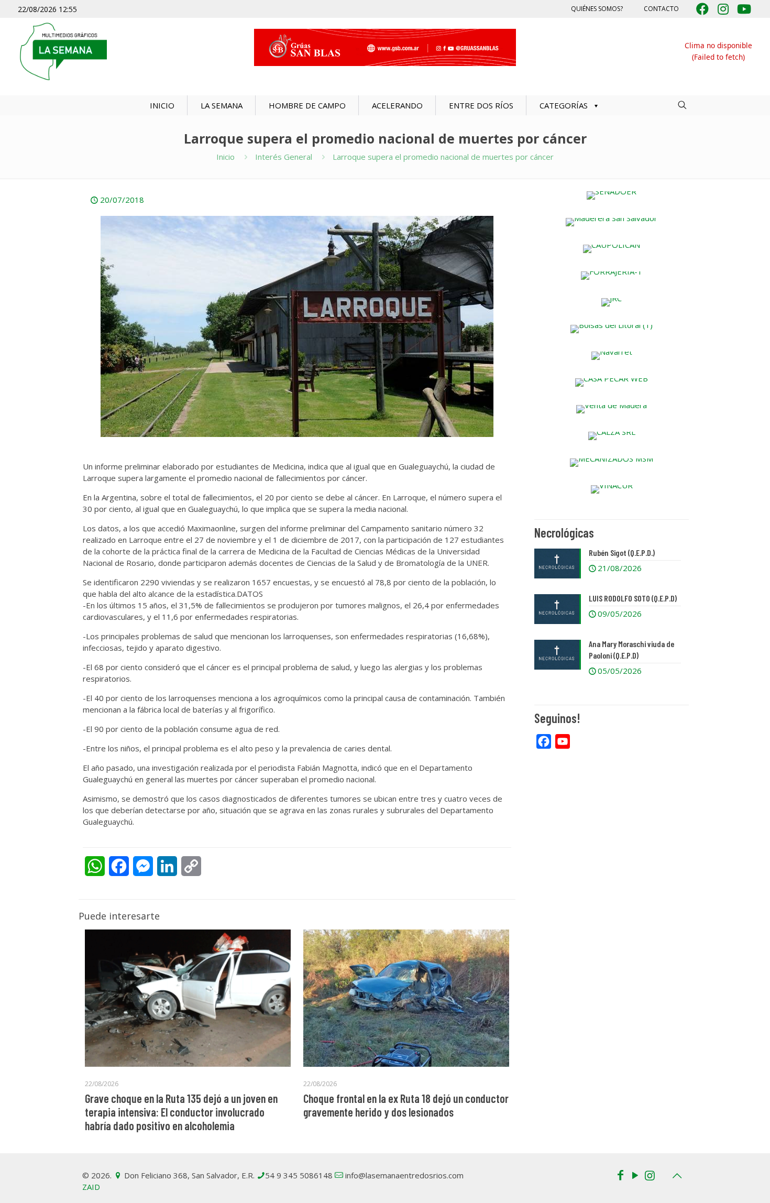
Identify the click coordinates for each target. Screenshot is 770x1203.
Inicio (225, 156)
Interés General (283, 156)
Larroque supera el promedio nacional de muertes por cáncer (443, 156)
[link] (611, 195)
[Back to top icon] (677, 1176)
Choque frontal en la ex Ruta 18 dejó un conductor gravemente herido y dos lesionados (406, 1105)
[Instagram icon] (649, 1175)
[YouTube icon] (635, 1175)
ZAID (91, 1187)
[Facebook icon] (620, 1175)
